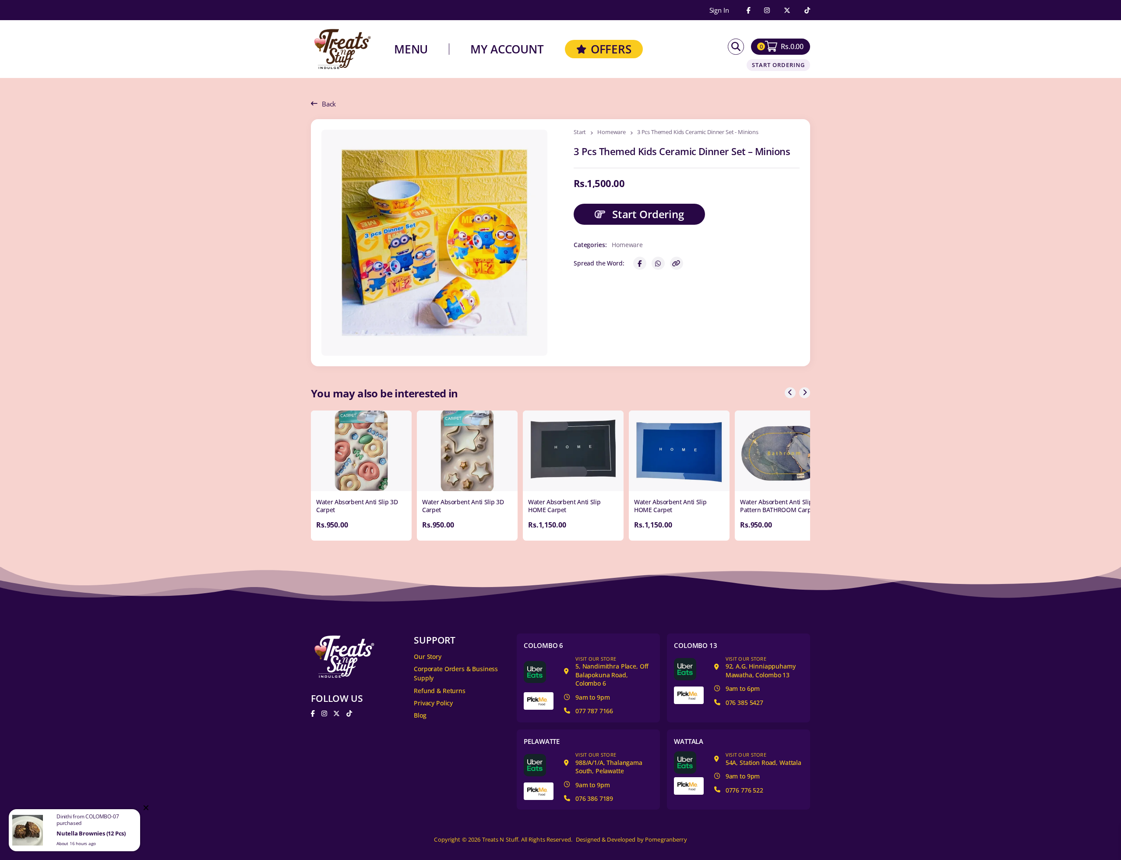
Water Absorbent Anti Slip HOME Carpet (564, 506)
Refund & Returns (439, 691)
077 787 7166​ (594, 711)
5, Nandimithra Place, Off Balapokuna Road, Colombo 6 (612, 671)
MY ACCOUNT (507, 49)
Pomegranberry (666, 839)
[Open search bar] (736, 47)
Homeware (611, 132)
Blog (420, 715)
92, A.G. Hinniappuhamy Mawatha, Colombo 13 (761, 667)
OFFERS (611, 49)
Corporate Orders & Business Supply (456, 673)
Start (580, 132)
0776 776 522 (744, 790)
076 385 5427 (744, 702)
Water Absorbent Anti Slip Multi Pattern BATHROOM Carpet (784, 506)
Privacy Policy (433, 703)
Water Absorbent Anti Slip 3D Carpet (357, 506)
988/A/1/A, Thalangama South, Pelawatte (608, 763)
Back (329, 103)
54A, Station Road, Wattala (763, 759)
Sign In (719, 10)
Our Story (427, 656)
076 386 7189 (594, 798)
